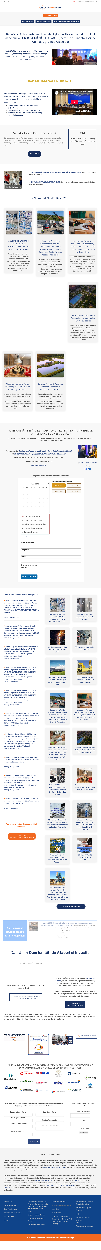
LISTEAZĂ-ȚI (75, 1004)
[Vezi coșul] (96, 1)
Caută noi (51, 952)
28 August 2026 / (85, 1)
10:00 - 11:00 (59, 485)
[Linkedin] (8, 1)
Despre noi (8, 1202)
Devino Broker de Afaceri (36, 1225)
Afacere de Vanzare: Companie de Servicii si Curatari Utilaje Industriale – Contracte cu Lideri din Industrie (85, 824)
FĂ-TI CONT (34, 154)
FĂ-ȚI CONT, (22, 836)
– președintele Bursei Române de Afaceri (39, 454)
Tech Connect (56, 1213)
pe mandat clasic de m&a (54, 1167)
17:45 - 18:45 (74, 491)
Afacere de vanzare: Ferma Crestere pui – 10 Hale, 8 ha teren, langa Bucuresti (17, 387)
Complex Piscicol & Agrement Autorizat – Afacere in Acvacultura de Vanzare (50, 387)
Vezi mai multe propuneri (71, 906)
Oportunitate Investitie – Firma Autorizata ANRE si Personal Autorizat (85, 680)
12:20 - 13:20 (74, 485)
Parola (83, 1120)
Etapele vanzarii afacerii (36, 1215)
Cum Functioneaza (10, 1209)
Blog (77, 1214)
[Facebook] (4, 1)
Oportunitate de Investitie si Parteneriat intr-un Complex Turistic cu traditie (83, 318)
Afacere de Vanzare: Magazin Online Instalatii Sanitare (85, 617)
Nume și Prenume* (27, 543)
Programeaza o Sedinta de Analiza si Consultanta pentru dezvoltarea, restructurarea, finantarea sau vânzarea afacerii (38, 1206)
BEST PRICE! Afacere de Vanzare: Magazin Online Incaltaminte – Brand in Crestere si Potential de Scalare (57, 789)
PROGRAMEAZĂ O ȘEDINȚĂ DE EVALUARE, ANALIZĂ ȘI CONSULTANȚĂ (55, 172)
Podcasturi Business (59, 1202)
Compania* (25, 550)
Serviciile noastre (10, 1205)
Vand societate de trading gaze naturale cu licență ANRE (57, 649)
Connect (7, 1188)
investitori (77, 1180)
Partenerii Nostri (9, 1217)
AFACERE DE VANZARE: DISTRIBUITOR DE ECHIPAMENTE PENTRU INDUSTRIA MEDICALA (20, 672)
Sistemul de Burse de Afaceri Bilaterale (61, 1185)
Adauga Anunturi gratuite (84, 1226)
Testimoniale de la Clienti (13, 1213)
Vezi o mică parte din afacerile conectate (26, 997)
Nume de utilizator (83, 1112)
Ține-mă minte (84, 1129)
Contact (6, 1220)
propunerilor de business (44, 1180)
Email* (23, 557)
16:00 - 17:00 (59, 491)
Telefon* (24, 567)
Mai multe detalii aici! (38, 465)
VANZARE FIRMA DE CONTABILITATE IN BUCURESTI (85, 857)
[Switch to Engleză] (74, 1)
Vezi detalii (29, 635)
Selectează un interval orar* (62, 482)
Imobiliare (55, 1209)
